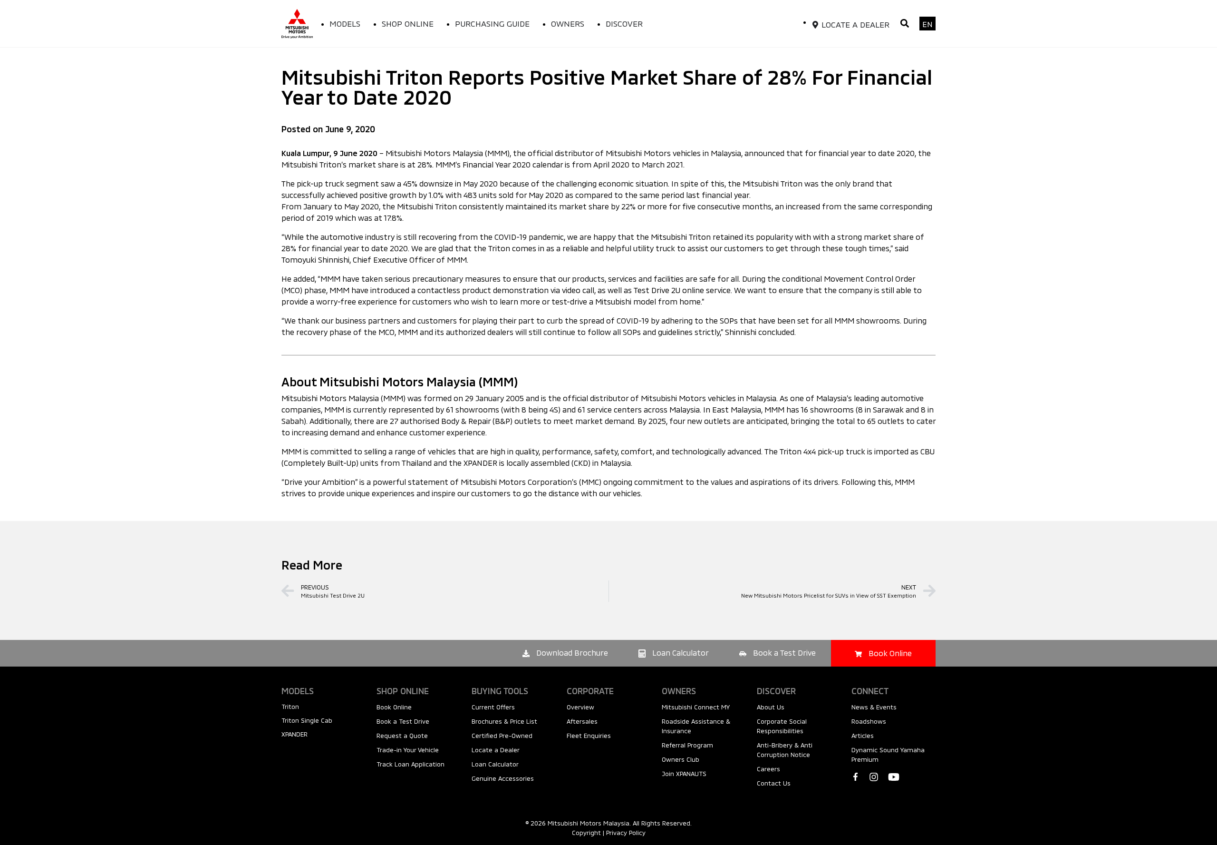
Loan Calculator (495, 764)
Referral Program (687, 745)
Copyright (586, 832)
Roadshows (868, 721)
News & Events (874, 707)
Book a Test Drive (403, 721)
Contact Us (774, 783)
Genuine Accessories (503, 778)
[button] (904, 23)
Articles (862, 735)
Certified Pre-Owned (502, 735)
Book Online (394, 707)
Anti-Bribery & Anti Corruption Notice (784, 749)
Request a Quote (402, 735)
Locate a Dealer (496, 750)
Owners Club (680, 759)
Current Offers (493, 707)
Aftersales (582, 721)
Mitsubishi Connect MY (696, 707)
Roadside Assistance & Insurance (696, 726)
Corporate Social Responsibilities (782, 726)
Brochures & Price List (504, 721)
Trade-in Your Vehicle (408, 750)
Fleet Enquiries (589, 735)
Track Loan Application (410, 764)
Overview (580, 707)
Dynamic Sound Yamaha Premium (888, 754)
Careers (768, 769)
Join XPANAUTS (684, 773)
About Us (770, 707)
